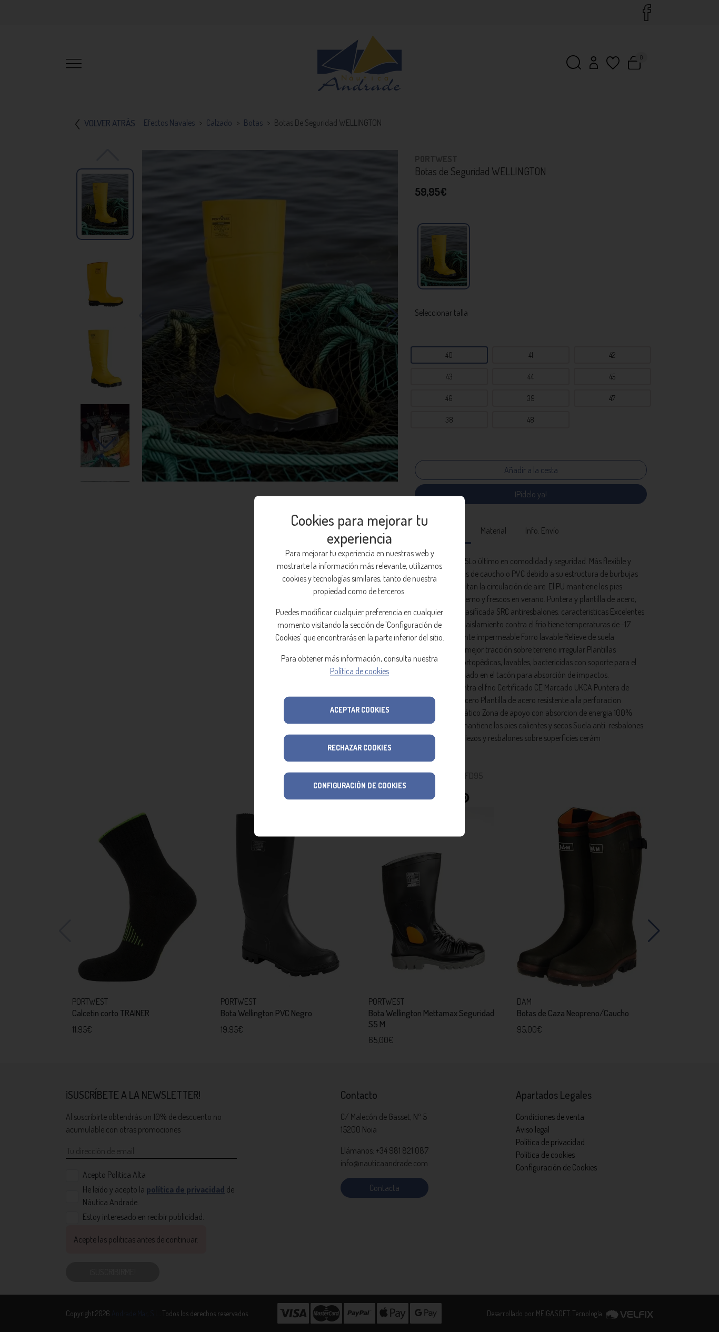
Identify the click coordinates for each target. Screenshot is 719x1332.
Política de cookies (359, 671)
